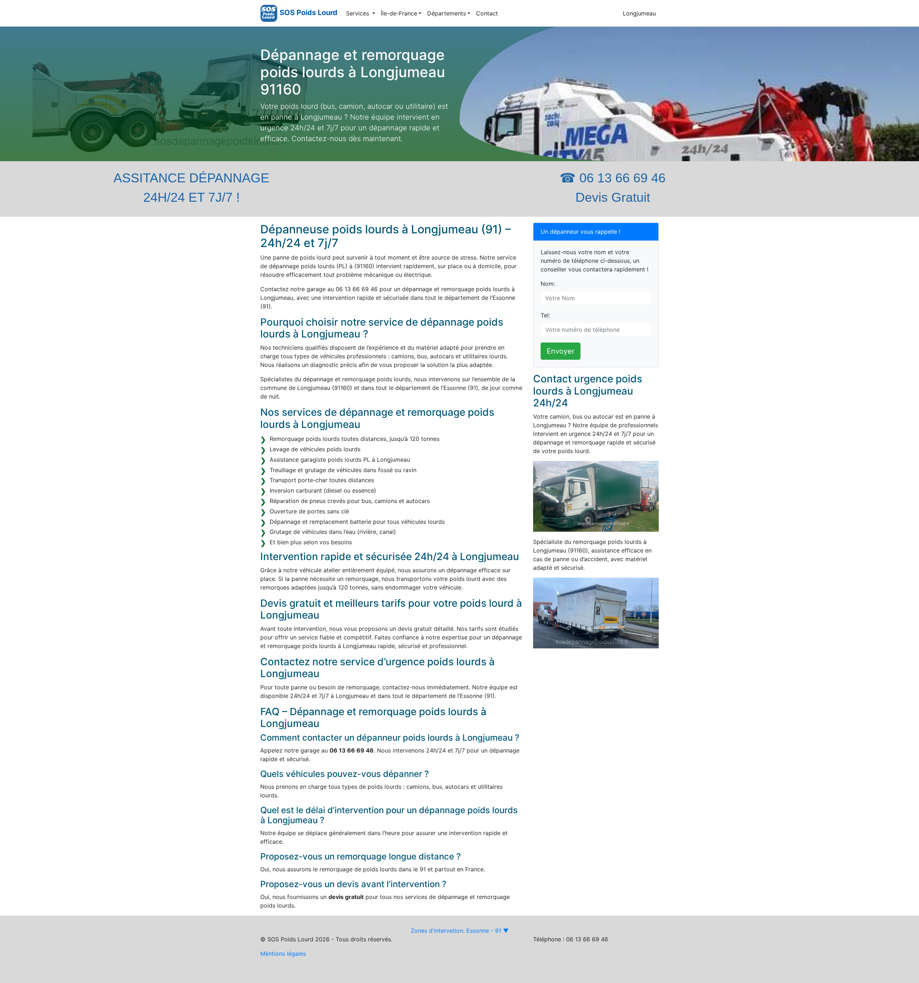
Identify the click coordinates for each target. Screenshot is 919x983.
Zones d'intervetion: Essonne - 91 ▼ (460, 930)
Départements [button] (446, 13)
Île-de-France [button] (399, 13)
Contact (487, 13)
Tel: (545, 315)
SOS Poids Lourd (308, 12)
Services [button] (358, 13)
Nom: (548, 283)
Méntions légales (283, 953)
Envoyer (560, 351)
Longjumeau (639, 13)
